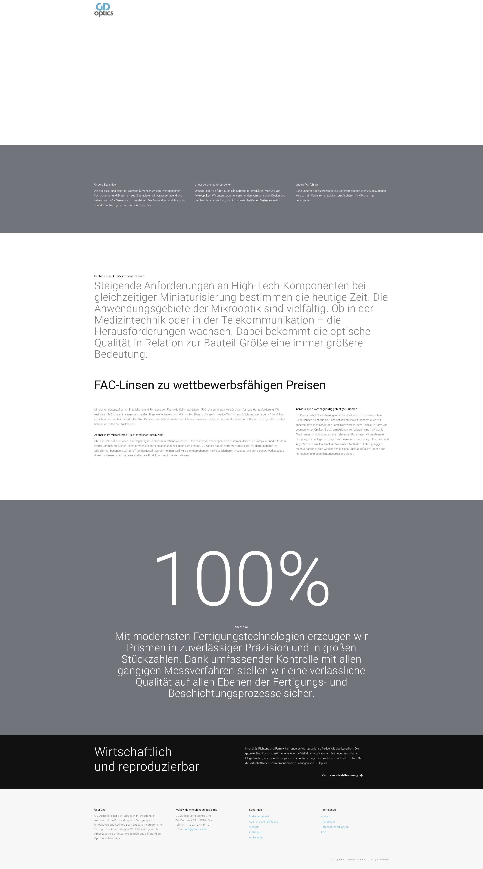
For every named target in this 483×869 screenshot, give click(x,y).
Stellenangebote (259, 816)
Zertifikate (255, 832)
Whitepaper (256, 837)
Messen (254, 826)
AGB (323, 832)
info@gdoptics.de (196, 829)
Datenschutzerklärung (335, 826)
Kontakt (326, 816)
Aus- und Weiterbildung (263, 821)
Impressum (328, 821)
